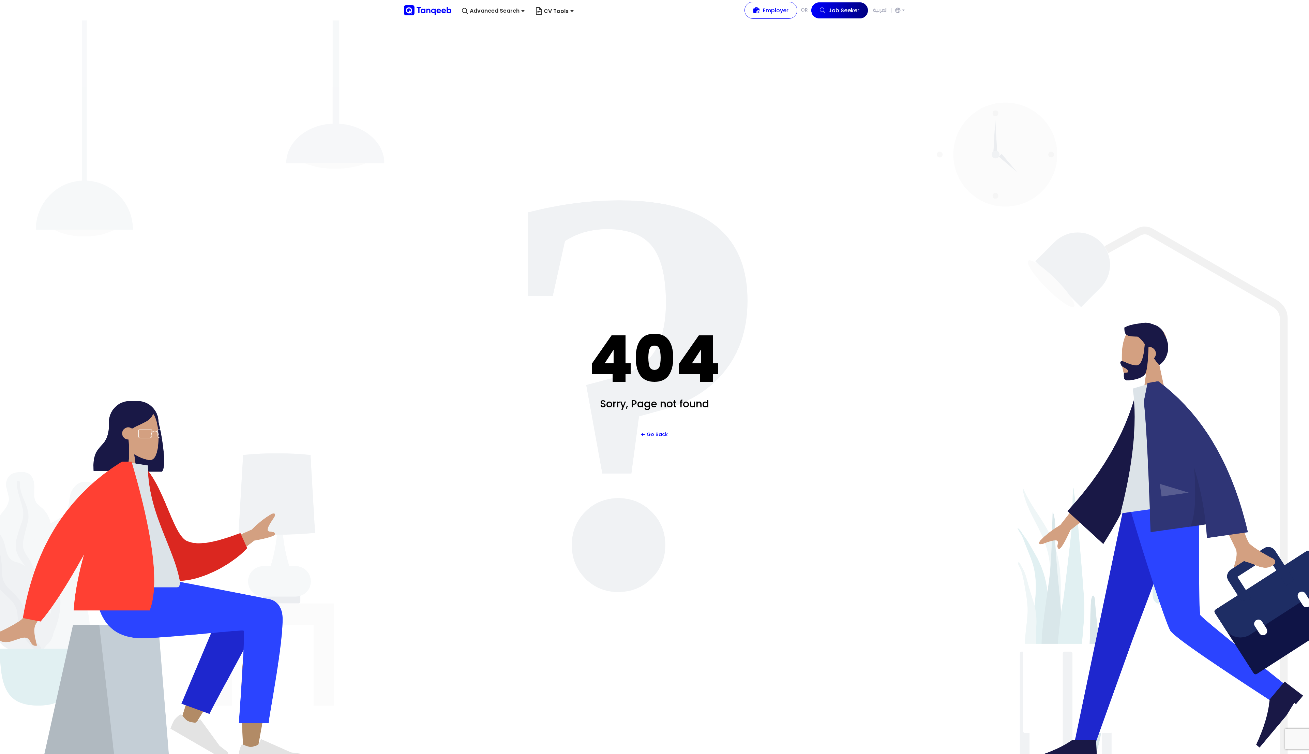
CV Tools (556, 11)
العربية (880, 9)
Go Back (657, 434)
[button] (493, 11)
